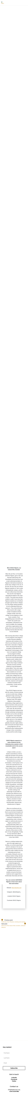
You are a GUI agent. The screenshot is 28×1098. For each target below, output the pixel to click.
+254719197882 (14, 1091)
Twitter (14, 1081)
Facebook (14, 1079)
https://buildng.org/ (16, 887)
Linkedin (14, 1077)
